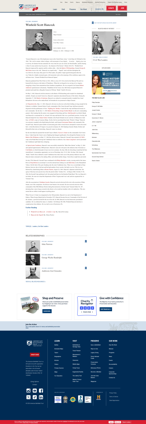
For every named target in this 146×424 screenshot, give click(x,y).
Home (30, 7)
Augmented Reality (78, 372)
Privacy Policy (113, 393)
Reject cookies (127, 422)
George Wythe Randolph (52, 257)
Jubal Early (72, 163)
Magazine (93, 381)
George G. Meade (96, 114)
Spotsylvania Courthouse (34, 145)
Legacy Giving (96, 352)
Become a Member (96, 372)
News (66, 2)
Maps (55, 372)
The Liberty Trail (78, 376)
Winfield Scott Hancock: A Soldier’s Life (43, 212)
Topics (56, 352)
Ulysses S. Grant (62, 133)
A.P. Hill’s (31, 120)
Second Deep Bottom (98, 157)
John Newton (47, 244)
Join (122, 8)
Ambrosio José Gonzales (52, 270)
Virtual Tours (76, 368)
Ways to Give (94, 349)
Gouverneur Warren (67, 122)
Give (61, 2)
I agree (111, 422)
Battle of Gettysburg (53, 111)
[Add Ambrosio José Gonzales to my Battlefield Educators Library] (86, 268)
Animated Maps (58, 349)
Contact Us (112, 377)
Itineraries (75, 360)
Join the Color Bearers (95, 376)
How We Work (113, 345)
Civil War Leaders (43, 226)
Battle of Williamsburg (68, 68)
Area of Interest (103, 57)
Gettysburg (95, 145)
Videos (56, 364)
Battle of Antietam (42, 98)
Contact (34, 384)
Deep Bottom (34, 163)
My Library (118, 14)
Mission (111, 349)
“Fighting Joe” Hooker (53, 108)
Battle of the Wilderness (32, 137)
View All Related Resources (35, 281)
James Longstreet (71, 139)
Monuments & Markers (76, 355)
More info (117, 422)
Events (71, 2)
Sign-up (78, 2)
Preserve (72, 9)
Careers (111, 368)
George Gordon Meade (66, 111)
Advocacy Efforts (96, 368)
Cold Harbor (29, 150)
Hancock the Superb (37, 215)
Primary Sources (59, 368)
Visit (63, 9)
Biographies (57, 356)
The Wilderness (96, 149)
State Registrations (114, 400)
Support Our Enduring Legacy (115, 2)
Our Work (83, 9)
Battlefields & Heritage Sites (76, 346)
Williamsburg (95, 133)
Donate (111, 8)
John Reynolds (72, 113)
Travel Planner (77, 350)
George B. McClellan (97, 106)
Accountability (113, 364)
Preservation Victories (94, 363)
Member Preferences (100, 2)
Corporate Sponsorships (112, 373)
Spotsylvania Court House (98, 153)
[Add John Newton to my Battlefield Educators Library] (86, 241)
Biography (35, 21)
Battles (56, 345)
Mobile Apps (76, 364)
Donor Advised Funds (95, 357)
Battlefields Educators (87, 2)
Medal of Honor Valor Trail (78, 380)
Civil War (28, 21)
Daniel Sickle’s (44, 118)
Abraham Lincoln (45, 182)
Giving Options (35, 381)
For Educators (58, 376)
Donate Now (35, 355)
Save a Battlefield (95, 345)
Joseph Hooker (96, 110)
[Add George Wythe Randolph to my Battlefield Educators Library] (86, 254)
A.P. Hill (81, 137)
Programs (111, 352)
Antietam (94, 137)
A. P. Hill (94, 126)
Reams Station (49, 169)
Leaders (34, 226)
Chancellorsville (31, 104)
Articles (56, 360)
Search (98, 9)
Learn (55, 9)
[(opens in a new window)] (28, 391)
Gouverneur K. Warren (97, 118)
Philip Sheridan (61, 160)
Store (125, 2)
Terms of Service (113, 396)
